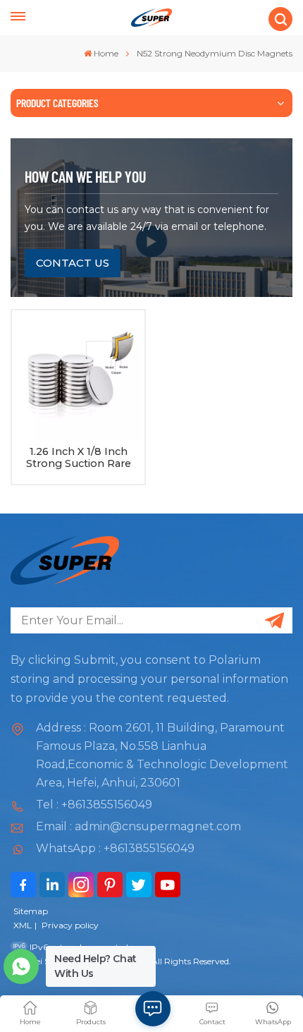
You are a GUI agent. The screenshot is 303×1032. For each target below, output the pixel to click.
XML (22, 925)
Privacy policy (70, 925)
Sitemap (30, 911)
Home (106, 53)
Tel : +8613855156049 (94, 804)
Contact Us (72, 262)
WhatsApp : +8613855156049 (115, 848)
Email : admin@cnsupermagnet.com (138, 826)
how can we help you (85, 176)
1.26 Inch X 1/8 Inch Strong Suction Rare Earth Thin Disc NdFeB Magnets (78, 458)
